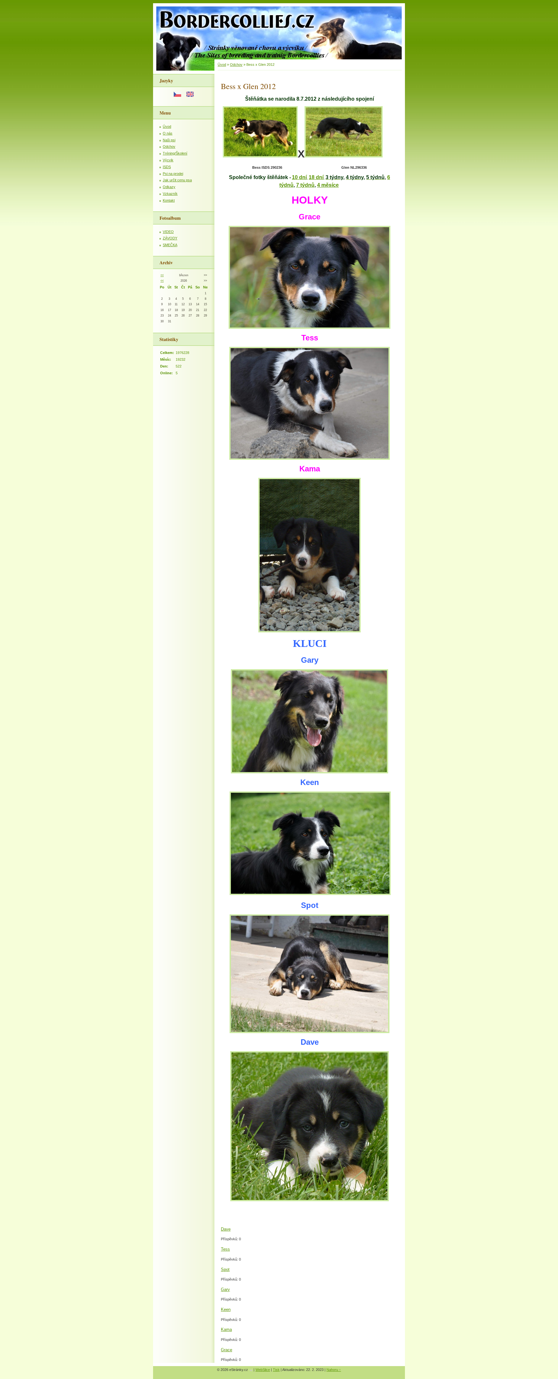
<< (162, 275)
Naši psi (169, 140)
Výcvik (168, 160)
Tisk (276, 1370)
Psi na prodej (173, 174)
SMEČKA (170, 245)
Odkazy (169, 187)
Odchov (169, 146)
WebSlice (262, 1370)
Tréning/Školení (175, 153)
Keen (226, 1309)
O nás (167, 133)
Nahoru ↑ (333, 1370)
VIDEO (168, 232)
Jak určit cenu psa (177, 180)
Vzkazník (170, 194)
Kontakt (169, 200)
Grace (226, 1349)
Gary (225, 1289)
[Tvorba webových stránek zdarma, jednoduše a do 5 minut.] (251, 1370)
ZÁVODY (170, 238)
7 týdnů (305, 185)
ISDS (167, 167)
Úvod (167, 126)
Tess (225, 1249)
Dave (226, 1229)
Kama (226, 1329)
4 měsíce (328, 185)
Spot (225, 1269)
